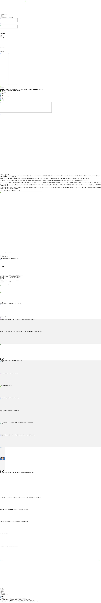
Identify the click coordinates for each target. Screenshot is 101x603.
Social (1, 35)
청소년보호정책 (2, 593)
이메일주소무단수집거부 (4, 594)
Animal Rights (2, 45)
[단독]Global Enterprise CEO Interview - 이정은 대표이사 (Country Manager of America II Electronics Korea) (16, 422)
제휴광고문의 (2, 589)
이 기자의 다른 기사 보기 (4, 256)
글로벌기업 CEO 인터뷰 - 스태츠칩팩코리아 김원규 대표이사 (9, 410)
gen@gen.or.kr (2, 255)
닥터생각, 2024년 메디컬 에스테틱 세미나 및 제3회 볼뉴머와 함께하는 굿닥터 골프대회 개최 (21, 89)
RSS (3, 596)
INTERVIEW (2, 37)
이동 (0, 88)
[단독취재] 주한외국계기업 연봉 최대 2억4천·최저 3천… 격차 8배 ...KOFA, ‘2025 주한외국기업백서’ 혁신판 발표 (17, 319)
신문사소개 (1, 588)
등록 (10, 281)
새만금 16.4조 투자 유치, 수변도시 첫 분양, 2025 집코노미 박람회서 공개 (11, 360)
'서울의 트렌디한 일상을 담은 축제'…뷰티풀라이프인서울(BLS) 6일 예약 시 (11, 275)
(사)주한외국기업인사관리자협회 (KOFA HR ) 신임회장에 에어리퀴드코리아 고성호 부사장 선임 (14, 509)
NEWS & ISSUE (2, 33)
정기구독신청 (2, 591)
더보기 (1, 359)
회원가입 (1, 15)
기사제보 (1, 590)
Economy (1, 34)
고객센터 (1, 595)
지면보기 (1, 16)
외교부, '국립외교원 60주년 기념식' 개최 (6, 385)
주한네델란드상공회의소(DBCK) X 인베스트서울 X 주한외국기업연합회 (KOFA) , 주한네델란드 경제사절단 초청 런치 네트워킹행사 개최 (21, 331)
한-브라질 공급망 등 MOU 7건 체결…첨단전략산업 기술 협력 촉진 (10, 277)
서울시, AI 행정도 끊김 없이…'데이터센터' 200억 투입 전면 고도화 (10, 276)
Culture (1, 36)
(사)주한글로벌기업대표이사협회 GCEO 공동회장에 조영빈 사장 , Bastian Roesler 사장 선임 (14, 521)
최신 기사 (1, 302)
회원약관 (1, 592)
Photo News (2, 51)
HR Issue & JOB (2, 47)
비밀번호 (1, 280)
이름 (0, 279)
